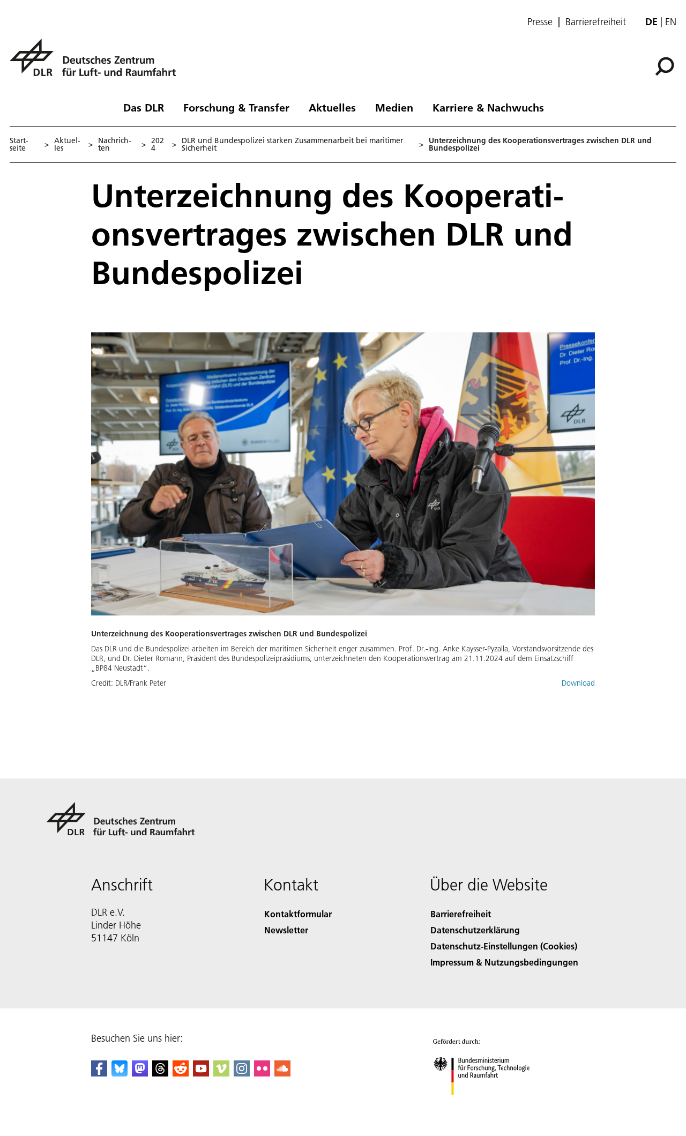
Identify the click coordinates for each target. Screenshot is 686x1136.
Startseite (19, 144)
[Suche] (666, 65)
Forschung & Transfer (236, 107)
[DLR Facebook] (99, 1073)
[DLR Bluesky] (119, 1073)
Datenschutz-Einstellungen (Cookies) (503, 946)
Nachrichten (114, 144)
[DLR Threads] (160, 1073)
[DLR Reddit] (181, 1073)
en (670, 22)
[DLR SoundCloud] (282, 1073)
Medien (394, 107)
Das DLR (143, 107)
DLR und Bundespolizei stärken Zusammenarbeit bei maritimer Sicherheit (292, 144)
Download (578, 683)
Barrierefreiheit (595, 22)
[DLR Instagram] (242, 1073)
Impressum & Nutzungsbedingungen (504, 962)
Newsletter (286, 929)
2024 (157, 144)
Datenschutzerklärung (475, 929)
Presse (540, 22)
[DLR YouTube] (201, 1073)
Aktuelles (332, 107)
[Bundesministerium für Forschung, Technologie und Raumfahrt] (492, 1106)
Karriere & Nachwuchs (488, 107)
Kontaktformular (298, 913)
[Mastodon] (140, 1073)
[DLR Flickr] (262, 1073)
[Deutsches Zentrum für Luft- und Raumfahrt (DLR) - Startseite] (97, 63)
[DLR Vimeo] (221, 1073)
